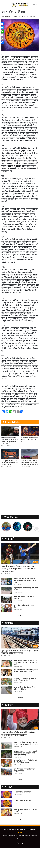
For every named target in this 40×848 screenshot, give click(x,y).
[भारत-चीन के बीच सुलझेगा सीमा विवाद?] (6, 608)
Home (20, 832)
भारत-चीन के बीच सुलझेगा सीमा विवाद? (24, 606)
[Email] (2, 35)
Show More (20, 616)
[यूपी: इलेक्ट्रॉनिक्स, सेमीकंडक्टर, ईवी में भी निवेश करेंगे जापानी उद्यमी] (6, 672)
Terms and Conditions (24, 836)
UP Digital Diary (7, 16)
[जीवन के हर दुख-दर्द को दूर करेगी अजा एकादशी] (6, 812)
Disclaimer (34, 836)
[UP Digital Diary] (20, 4)
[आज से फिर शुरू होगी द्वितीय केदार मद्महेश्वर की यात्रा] (6, 771)
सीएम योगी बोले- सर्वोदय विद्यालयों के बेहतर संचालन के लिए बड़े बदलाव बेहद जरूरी (25, 662)
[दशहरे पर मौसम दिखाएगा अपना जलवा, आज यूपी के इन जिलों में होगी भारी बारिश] (30, 454)
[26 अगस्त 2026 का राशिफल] (6, 803)
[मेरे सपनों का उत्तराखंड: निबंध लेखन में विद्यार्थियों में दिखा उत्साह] (6, 763)
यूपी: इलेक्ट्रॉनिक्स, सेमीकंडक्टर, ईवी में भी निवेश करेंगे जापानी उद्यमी (26, 671)
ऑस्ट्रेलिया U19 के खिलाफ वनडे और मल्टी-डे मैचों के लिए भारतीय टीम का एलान (25, 580)
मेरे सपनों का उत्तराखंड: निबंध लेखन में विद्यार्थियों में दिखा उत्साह (25, 761)
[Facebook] (2, 24)
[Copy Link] (2, 38)
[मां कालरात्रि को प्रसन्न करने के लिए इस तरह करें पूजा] (30, 431)
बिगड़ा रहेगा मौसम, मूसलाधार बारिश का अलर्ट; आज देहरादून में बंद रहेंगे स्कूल (26, 743)
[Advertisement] (20, 492)
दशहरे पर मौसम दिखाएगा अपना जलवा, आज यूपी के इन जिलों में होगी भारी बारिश (30, 462)
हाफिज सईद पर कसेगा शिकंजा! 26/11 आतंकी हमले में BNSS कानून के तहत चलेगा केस (10, 440)
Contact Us (20, 839)
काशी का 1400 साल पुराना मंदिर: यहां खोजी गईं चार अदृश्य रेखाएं (25, 679)
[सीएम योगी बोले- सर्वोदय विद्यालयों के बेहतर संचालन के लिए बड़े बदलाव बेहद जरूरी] (6, 663)
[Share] (2, 42)
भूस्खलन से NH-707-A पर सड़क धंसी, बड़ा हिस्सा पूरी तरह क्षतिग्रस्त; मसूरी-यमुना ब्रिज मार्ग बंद (25, 753)
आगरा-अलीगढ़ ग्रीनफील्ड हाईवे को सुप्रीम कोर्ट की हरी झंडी (25, 688)
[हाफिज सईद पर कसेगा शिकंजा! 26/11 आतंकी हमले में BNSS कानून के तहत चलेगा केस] (10, 431)
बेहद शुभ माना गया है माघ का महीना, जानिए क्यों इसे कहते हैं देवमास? (9, 462)
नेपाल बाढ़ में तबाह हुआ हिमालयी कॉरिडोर (24, 598)
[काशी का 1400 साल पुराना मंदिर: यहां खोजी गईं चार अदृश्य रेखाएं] (6, 681)
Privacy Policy (13, 836)
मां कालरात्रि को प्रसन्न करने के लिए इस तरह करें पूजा (29, 439)
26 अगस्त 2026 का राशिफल (23, 801)
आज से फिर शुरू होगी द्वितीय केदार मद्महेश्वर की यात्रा (24, 770)
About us (5, 836)
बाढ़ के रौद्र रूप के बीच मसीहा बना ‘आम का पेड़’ (26, 589)
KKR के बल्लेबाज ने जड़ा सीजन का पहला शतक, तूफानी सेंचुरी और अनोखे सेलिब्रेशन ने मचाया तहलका (19, 568)
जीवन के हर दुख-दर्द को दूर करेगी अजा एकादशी (25, 810)
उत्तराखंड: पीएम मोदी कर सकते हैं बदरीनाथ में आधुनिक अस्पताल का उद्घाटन (18, 733)
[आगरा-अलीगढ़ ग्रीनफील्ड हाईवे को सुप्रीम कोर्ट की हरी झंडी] (6, 690)
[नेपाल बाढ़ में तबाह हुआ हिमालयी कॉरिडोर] (6, 599)
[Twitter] (2, 27)
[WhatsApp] (2, 31)
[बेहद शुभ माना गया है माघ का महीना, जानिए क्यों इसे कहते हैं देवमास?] (10, 454)
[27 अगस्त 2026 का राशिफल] (6, 794)
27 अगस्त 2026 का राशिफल (22, 792)
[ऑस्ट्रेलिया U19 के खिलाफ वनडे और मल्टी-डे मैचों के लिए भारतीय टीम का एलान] (6, 581)
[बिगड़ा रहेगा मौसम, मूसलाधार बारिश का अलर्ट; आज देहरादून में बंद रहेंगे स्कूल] (6, 745)
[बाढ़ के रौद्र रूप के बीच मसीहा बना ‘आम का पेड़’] (6, 590)
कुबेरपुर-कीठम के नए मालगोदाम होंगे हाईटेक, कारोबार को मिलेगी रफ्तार (20, 651)
